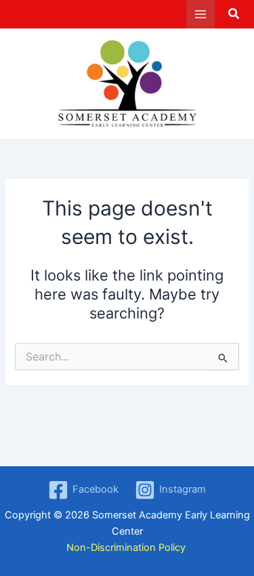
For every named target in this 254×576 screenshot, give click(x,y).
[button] (234, 15)
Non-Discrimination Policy (127, 547)
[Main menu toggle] (200, 14)
